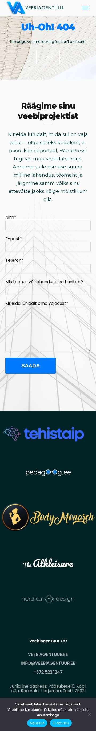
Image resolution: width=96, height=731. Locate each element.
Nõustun (37, 723)
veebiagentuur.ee (48, 654)
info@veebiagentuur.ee (48, 663)
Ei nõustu (61, 723)
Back (48, 57)
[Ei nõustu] (89, 714)
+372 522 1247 (48, 672)
